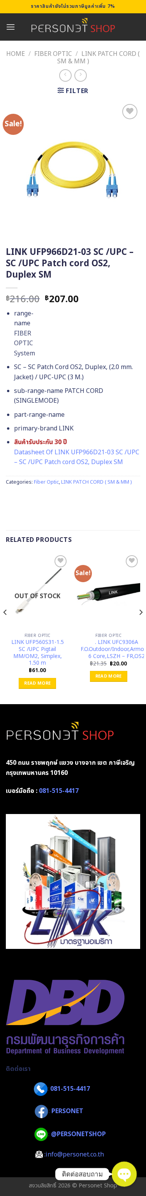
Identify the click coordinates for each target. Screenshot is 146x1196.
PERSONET (67, 1111)
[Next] (140, 627)
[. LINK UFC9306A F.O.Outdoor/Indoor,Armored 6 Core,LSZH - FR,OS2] (108, 591)
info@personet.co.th (75, 1154)
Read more (37, 683)
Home (15, 54)
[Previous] (5, 627)
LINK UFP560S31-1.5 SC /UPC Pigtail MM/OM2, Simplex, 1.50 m (37, 653)
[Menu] (10, 26)
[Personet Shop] (73, 27)
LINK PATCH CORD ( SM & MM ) (98, 57)
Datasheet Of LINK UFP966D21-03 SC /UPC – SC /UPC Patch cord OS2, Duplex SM (76, 457)
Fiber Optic (53, 54)
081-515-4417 (59, 791)
